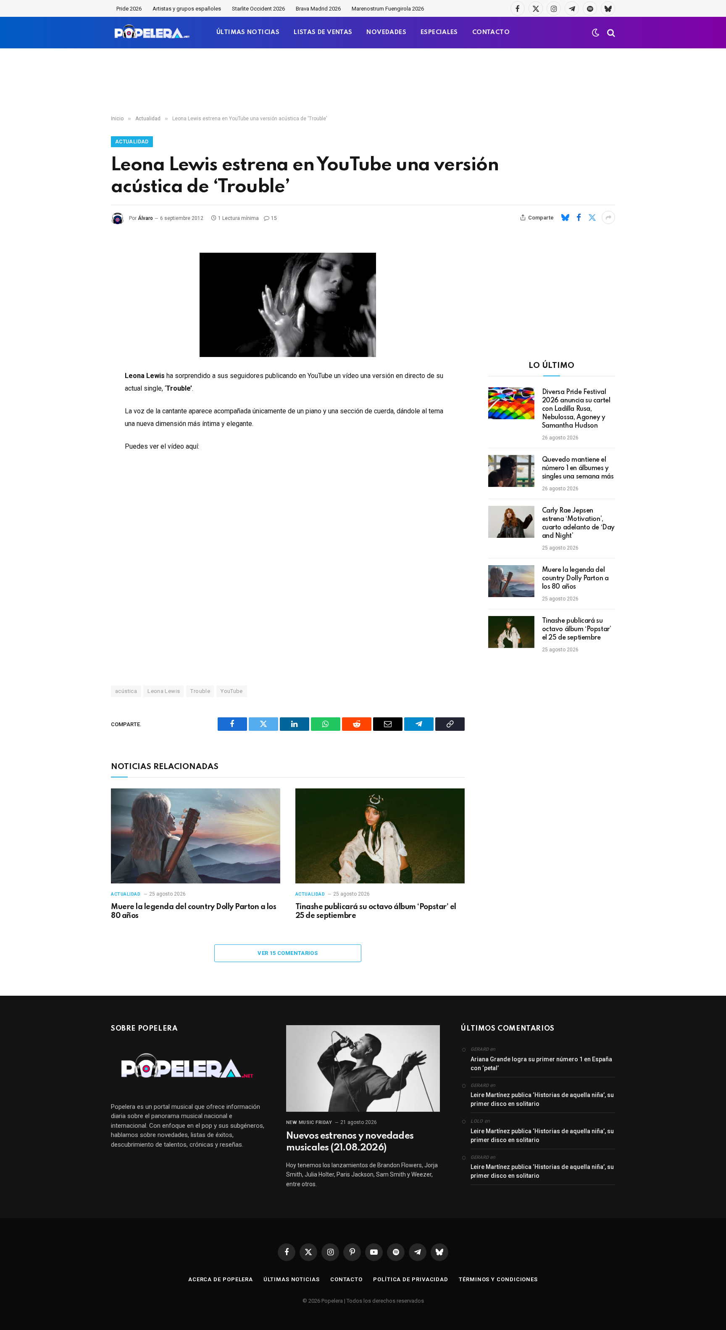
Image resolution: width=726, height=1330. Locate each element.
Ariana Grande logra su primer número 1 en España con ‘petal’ (541, 1063)
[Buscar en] (610, 32)
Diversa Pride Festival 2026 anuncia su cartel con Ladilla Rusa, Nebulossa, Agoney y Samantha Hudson (576, 409)
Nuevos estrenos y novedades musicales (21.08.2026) (349, 1142)
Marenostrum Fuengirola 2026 (388, 8)
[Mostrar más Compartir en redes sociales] (608, 217)
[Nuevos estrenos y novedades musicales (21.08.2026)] (363, 1068)
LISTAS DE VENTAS (323, 32)
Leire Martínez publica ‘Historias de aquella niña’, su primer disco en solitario (542, 1099)
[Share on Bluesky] (565, 217)
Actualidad (132, 142)
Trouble (200, 691)
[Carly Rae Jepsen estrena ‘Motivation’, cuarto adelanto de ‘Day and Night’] (511, 522)
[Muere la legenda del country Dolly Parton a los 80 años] (195, 836)
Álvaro (145, 218)
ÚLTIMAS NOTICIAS (247, 32)
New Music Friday (309, 1122)
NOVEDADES (386, 32)
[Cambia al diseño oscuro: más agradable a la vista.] (596, 33)
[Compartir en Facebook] (578, 217)
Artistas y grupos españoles (187, 8)
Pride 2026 (129, 8)
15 (274, 218)
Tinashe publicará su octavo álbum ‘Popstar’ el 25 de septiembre (375, 911)
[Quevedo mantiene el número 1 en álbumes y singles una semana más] (511, 471)
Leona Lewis (163, 691)
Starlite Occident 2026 (258, 8)
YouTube (232, 691)
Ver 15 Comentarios (288, 953)
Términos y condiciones (498, 1279)
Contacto (346, 1279)
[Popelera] (153, 32)
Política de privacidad (410, 1279)
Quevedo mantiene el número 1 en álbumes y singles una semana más (578, 468)
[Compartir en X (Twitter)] (592, 217)
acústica (126, 691)
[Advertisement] (363, 82)
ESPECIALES (439, 32)
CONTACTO (491, 32)
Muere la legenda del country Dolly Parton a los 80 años (193, 911)
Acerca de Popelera (220, 1279)
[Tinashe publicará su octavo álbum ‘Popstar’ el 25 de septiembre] (380, 836)
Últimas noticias (291, 1279)
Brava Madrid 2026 (318, 8)
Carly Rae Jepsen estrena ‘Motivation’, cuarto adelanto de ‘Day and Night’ (578, 523)
